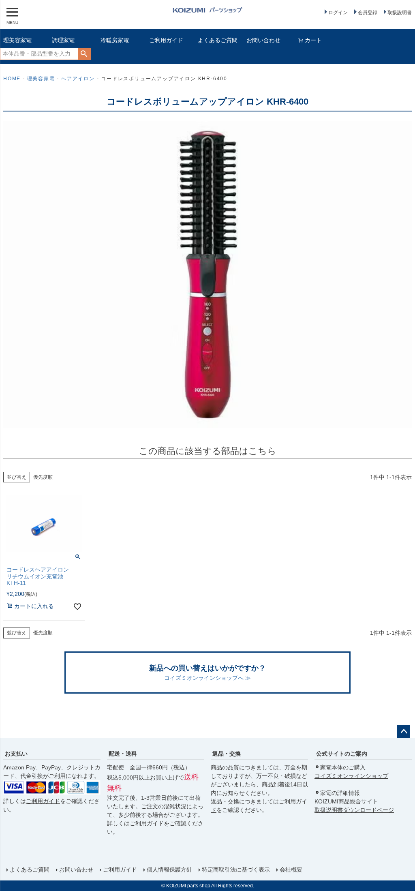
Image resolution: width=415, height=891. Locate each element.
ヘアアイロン (78, 78)
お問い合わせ (263, 40)
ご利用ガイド (166, 40)
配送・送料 (123, 753)
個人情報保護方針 (169, 869)
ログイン (338, 12)
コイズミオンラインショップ (351, 776)
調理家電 (63, 40)
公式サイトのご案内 (341, 753)
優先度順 (43, 477)
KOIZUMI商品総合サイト (346, 801)
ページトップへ (403, 731)
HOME (12, 78)
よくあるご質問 (217, 40)
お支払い (16, 753)
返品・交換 (226, 753)
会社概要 (291, 869)
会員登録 (367, 12)
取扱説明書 (399, 12)
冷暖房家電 (115, 40)
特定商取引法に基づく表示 (236, 869)
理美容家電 (17, 40)
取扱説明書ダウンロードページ (354, 810)
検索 (84, 54)
